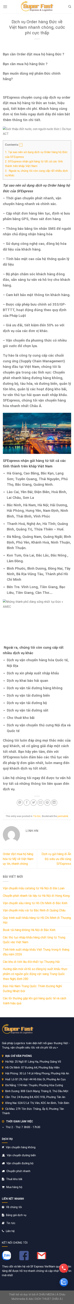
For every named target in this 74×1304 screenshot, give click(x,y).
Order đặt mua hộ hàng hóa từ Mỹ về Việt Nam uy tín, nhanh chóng (18, 859)
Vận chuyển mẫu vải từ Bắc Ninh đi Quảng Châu (34, 910)
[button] (21, 145)
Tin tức (37, 816)
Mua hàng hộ (14, 1187)
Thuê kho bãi (14, 1179)
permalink (62, 816)
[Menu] (5, 6)
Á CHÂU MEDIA (45, 1294)
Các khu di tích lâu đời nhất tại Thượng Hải (31, 962)
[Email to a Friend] (40, 802)
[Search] (69, 6)
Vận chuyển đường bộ (19, 1163)
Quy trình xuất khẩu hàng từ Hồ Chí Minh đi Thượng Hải (37, 920)
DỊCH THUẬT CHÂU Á (48, 1299)
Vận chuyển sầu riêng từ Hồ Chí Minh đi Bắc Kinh (35, 903)
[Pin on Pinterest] (47, 802)
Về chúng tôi (14, 1207)
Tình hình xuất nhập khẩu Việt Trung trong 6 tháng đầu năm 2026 (36, 952)
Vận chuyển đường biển (21, 1155)
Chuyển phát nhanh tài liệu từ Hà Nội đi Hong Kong (36, 896)
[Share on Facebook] (27, 802)
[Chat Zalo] (63, 1282)
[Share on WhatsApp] (20, 802)
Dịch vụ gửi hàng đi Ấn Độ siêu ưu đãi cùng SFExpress (56, 859)
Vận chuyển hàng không (20, 1147)
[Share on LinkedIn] (54, 802)
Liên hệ (10, 1231)
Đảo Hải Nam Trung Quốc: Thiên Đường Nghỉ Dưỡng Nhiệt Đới (32, 988)
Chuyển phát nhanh (18, 1171)
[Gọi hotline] (63, 1268)
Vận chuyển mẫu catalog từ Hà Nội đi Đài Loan (34, 888)
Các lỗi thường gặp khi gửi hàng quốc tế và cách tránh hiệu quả (34, 1001)
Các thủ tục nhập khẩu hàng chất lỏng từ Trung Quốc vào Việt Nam (34, 940)
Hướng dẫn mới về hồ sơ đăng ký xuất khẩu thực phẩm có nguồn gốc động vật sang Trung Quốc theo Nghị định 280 (35, 974)
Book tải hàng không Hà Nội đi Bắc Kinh (29, 930)
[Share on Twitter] (33, 802)
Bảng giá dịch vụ (16, 1215)
